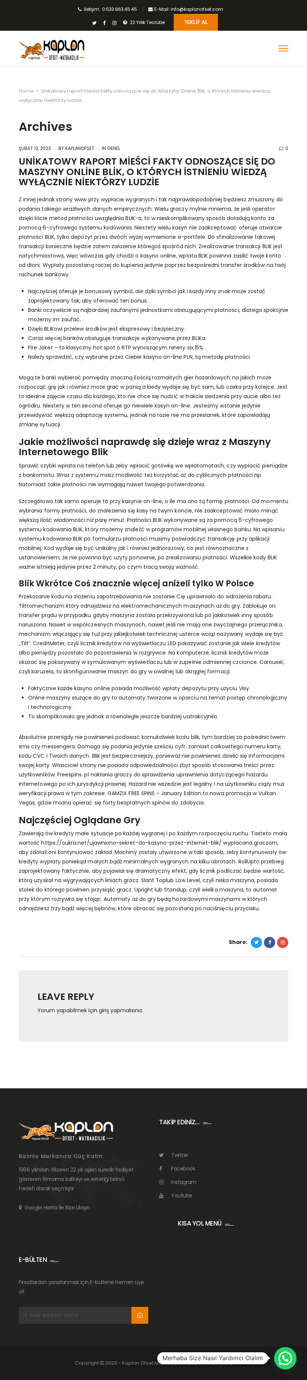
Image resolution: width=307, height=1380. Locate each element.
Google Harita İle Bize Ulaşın (57, 1207)
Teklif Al (196, 22)
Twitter (179, 1155)
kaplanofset (79, 148)
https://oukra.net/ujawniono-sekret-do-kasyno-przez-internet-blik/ (131, 843)
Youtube (181, 1195)
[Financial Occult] (66, 1130)
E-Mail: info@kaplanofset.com (188, 9)
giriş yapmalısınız (120, 1010)
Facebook (183, 1168)
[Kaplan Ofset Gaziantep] (51, 50)
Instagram (184, 1182)
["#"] (94, 23)
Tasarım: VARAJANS (208, 1363)
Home (26, 90)
